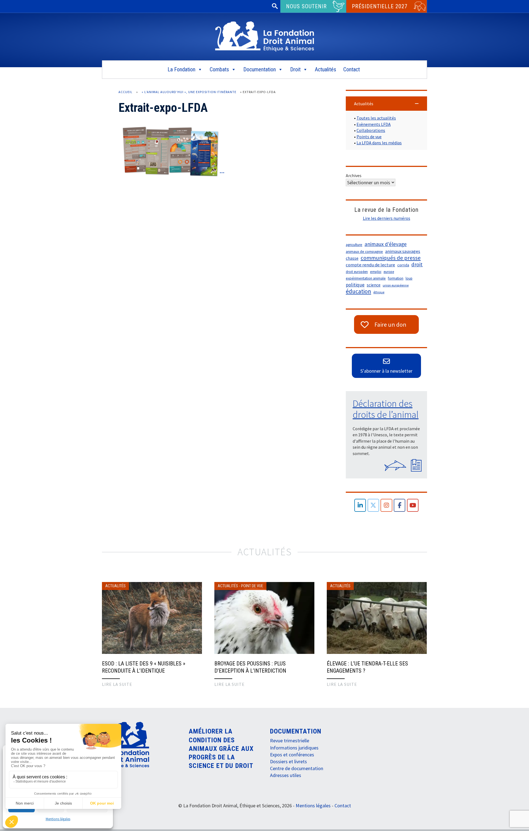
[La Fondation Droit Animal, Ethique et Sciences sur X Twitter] (373, 505)
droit (417, 264)
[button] (386, 103)
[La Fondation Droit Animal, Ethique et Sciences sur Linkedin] (360, 505)
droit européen (357, 271)
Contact (351, 69)
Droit (295, 69)
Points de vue (369, 136)
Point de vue (252, 585)
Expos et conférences (292, 754)
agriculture (354, 244)
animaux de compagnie (364, 251)
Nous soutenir (306, 6)
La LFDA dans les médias (379, 142)
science (373, 285)
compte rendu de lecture (370, 265)
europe (389, 271)
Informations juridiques (294, 748)
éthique (378, 292)
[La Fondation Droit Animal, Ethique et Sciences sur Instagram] (386, 505)
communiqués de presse (391, 258)
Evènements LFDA (374, 124)
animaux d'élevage (386, 244)
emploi (375, 271)
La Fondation (181, 69)
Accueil (125, 92)
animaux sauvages (402, 251)
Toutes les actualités (376, 118)
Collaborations (371, 130)
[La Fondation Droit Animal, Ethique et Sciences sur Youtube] (413, 505)
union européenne (396, 285)
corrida (403, 264)
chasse (352, 258)
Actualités (325, 69)
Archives (353, 175)
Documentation (259, 69)
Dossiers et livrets (288, 761)
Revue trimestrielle (289, 740)
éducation (358, 291)
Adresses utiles (285, 775)
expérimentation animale (366, 278)
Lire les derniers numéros (386, 218)
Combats (219, 69)
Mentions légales (58, 819)
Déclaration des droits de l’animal (386, 409)
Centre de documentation (296, 768)
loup (409, 278)
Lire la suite (117, 684)
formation (395, 278)
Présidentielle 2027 (379, 6)
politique (355, 285)
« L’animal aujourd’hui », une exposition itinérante (189, 92)
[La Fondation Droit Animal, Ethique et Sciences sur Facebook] (400, 505)
